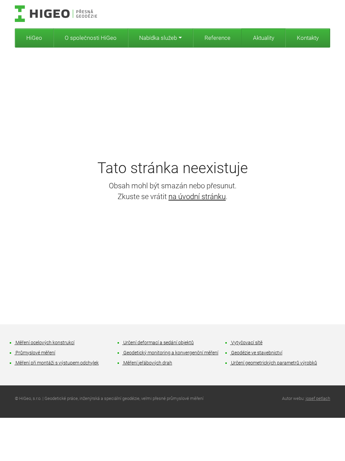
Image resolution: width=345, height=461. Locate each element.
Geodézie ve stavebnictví (256, 353)
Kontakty (308, 37)
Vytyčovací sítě (246, 343)
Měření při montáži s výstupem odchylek (57, 363)
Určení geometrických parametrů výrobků (273, 363)
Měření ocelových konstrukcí (44, 343)
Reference (217, 37)
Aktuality (263, 37)
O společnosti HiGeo (91, 37)
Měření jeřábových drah (147, 363)
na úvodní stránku (197, 196)
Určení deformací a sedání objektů (158, 343)
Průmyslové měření (35, 353)
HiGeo (34, 37)
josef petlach (318, 398)
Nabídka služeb (158, 37)
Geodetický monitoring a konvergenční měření (170, 353)
